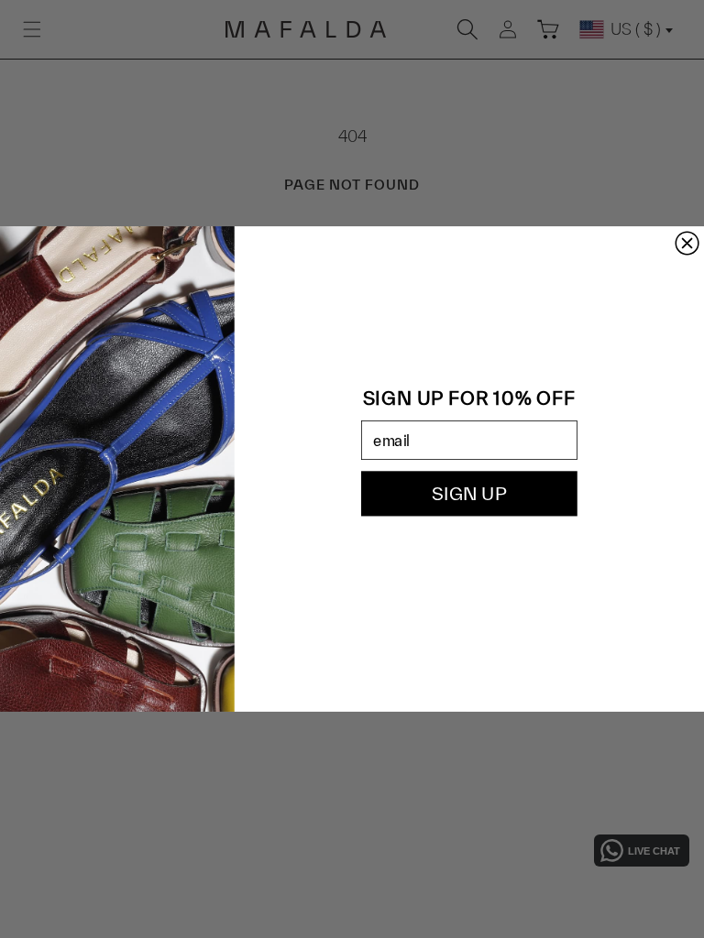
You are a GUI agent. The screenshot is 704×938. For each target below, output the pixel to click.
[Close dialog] (687, 243)
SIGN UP (469, 494)
